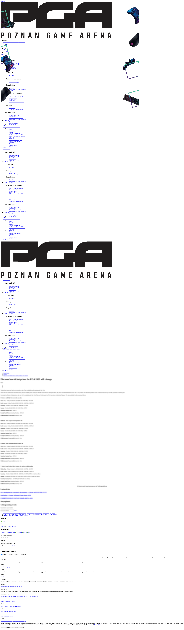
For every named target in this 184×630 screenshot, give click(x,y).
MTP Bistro (12, 138)
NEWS (5, 217)
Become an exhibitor (18, 514)
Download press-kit (13, 215)
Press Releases (12, 213)
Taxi (10, 143)
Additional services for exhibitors (16, 193)
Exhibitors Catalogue (14, 173)
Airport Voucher (13, 145)
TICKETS (37, 513)
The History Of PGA (14, 156)
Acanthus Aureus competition (16, 201)
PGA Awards (12, 200)
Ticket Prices (12, 167)
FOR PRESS (6, 212)
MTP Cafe (11, 229)
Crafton (14, 545)
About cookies (23, 554)
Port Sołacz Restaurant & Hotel (16, 226)
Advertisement (37, 514)
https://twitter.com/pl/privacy (7, 616)
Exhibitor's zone (13, 191)
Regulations (52, 513)
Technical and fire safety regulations (17, 181)
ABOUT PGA (6, 149)
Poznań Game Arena (14, 155)
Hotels (10, 221)
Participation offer (13, 190)
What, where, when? (44, 513)
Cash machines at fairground (15, 140)
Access (10, 220)
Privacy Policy (97, 624)
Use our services (30, 514)
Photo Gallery (12, 159)
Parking (11, 224)
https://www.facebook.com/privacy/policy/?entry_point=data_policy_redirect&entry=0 (20, 596)
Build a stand (12, 192)
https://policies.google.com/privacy (8, 567)
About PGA (13, 513)
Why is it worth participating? (16, 188)
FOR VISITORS (7, 161)
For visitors (11, 180)
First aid (11, 146)
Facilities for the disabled (14, 141)
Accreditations (12, 216)
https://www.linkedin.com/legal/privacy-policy (11, 586)
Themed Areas (12, 157)
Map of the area (12, 222)
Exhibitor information (14, 207)
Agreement (4, 554)
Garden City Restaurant (14, 225)
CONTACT (6, 147)
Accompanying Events (21, 513)
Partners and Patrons (13, 160)
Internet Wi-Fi (12, 142)
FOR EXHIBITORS (8, 182)
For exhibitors (12, 208)
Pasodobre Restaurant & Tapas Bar (17, 228)
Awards (24, 514)
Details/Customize (13, 554)
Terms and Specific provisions (16, 210)
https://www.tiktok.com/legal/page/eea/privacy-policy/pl (13, 621)
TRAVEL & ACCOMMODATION (11, 219)
